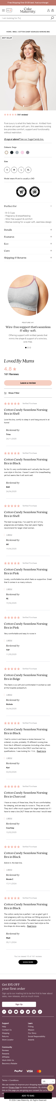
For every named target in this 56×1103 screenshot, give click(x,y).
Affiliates (5, 1057)
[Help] (50, 1088)
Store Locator (7, 1040)
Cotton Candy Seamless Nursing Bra (34, 32)
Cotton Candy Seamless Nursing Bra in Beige (25, 677)
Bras (15, 32)
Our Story (32, 1033)
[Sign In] (48, 10)
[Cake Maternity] (28, 10)
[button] (24, 106)
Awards (31, 1040)
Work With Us (8, 1060)
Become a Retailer (9, 1063)
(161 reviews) (22, 115)
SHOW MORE (28, 962)
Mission (31, 1030)
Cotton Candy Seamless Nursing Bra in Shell (25, 411)
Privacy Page (14, 1087)
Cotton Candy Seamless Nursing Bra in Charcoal (25, 794)
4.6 (8, 10)
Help (4, 1026)
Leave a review (28, 382)
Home (8, 32)
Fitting (30, 1026)
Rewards (5, 1054)
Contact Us (7, 1030)
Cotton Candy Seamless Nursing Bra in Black (25, 461)
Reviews (5, 1050)
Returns (5, 1036)
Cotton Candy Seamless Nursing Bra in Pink (25, 571)
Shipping (5, 1033)
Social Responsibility (36, 1036)
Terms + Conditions (10, 1080)
